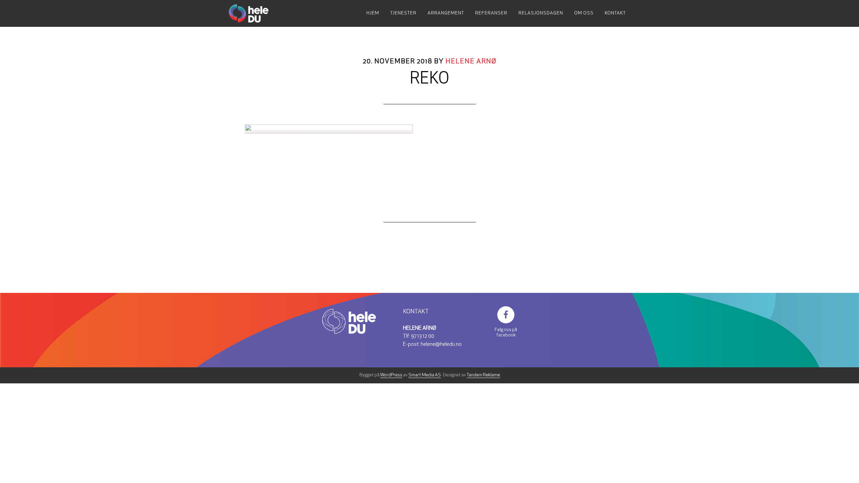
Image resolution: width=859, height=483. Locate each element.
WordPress (391, 375)
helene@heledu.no (441, 344)
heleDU (255, 13)
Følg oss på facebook (506, 332)
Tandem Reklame (483, 375)
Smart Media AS (424, 375)
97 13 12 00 (422, 336)
